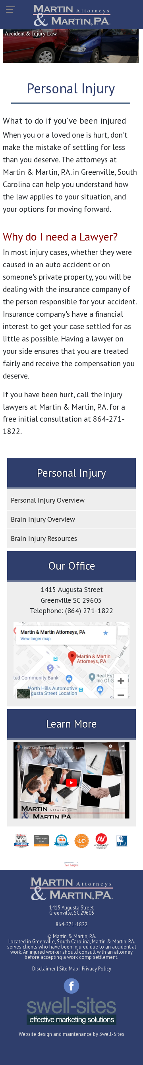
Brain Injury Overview (43, 519)
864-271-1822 (71, 924)
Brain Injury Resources (44, 538)
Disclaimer (44, 968)
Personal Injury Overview (48, 500)
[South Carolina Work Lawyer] (71, 889)
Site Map (68, 968)
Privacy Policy (96, 968)
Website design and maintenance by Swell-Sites (71, 1034)
